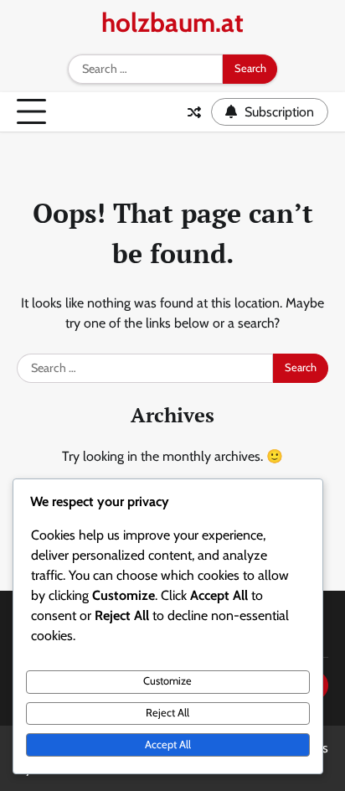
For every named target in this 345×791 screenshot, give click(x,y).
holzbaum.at (172, 23)
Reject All (167, 712)
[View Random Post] (194, 112)
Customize (167, 681)
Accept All (168, 744)
